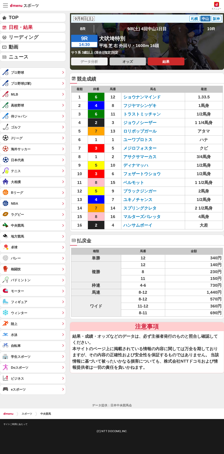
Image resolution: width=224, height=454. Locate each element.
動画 (13, 47)
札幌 (194, 19)
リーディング (24, 37)
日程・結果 (21, 27)
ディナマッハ (135, 165)
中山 (205, 19)
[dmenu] (8, 414)
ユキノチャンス (137, 199)
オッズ (127, 61)
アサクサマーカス (140, 156)
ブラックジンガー (140, 191)
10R (211, 28)
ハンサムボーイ (137, 225)
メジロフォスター (140, 148)
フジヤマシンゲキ (140, 105)
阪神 (216, 19)
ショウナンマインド (142, 97)
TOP (14, 17)
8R (83, 28)
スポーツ (27, 413)
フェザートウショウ (142, 173)
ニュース (19, 56)
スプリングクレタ (140, 208)
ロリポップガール (140, 131)
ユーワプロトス (137, 139)
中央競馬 (45, 413)
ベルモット (133, 182)
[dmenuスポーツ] (26, 5)
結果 (166, 61)
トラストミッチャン (142, 114)
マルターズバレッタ (142, 216)
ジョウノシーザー (140, 122)
